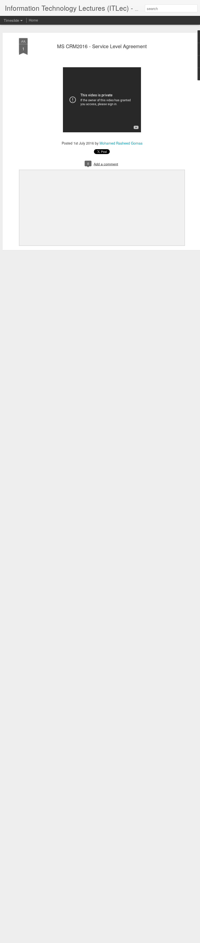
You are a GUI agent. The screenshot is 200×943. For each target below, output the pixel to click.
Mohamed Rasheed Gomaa (121, 143)
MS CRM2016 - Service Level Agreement (102, 46)
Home (33, 20)
